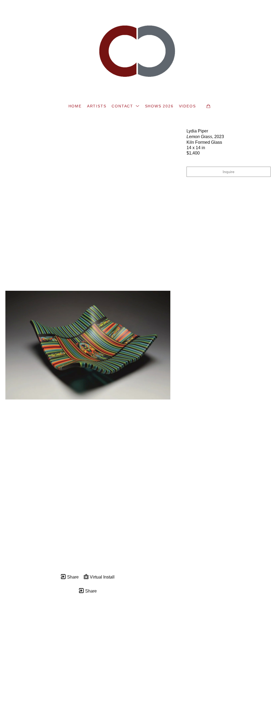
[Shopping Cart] (208, 106)
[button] (125, 106)
